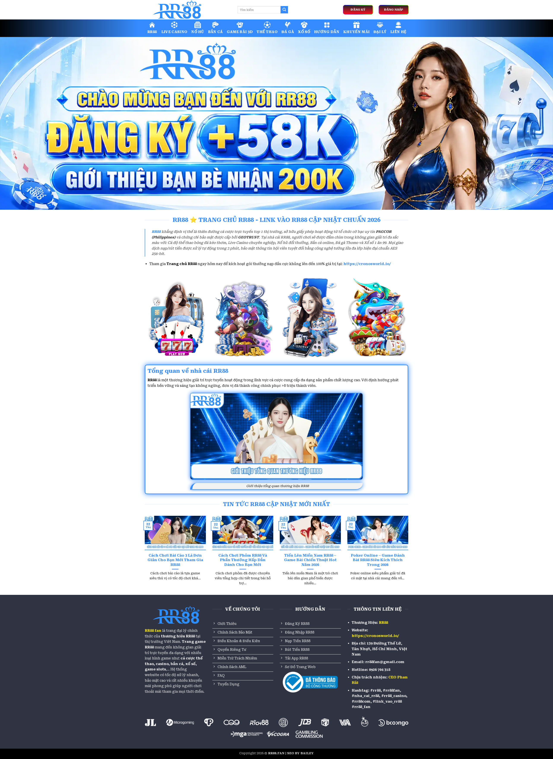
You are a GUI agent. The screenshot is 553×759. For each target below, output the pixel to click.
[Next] (409, 556)
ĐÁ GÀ (287, 32)
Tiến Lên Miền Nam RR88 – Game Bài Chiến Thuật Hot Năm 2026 (310, 560)
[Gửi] (284, 9)
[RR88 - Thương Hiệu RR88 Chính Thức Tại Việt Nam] (188, 9)
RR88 (152, 32)
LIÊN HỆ (398, 32)
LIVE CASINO (174, 32)
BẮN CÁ (215, 32)
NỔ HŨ (197, 32)
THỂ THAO (267, 32)
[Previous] (144, 556)
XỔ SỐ (304, 32)
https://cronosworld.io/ (367, 264)
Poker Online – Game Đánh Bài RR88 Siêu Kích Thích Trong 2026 (378, 560)
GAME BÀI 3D (240, 32)
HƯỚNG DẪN (326, 32)
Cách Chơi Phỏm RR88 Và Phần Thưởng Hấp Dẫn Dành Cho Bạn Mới (242, 560)
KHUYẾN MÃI (356, 32)
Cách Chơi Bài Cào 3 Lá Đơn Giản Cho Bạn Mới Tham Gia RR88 (175, 560)
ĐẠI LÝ (379, 32)
